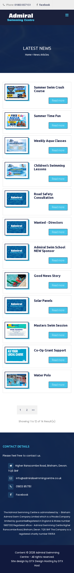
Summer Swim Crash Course (49, 89)
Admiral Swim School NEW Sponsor (49, 249)
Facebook (44, 4)
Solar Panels (43, 300)
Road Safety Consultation (44, 195)
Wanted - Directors (48, 222)
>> (33, 409)
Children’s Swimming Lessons (49, 167)
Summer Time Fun (47, 116)
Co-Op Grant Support (50, 350)
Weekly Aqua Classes (50, 140)
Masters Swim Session (51, 325)
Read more (58, 100)
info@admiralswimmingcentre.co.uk (38, 478)
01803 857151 (18, 4)
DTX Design (36, 561)
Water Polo (42, 375)
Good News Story (47, 275)
